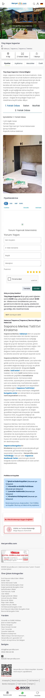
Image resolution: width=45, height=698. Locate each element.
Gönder (36, 288)
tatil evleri (15, 370)
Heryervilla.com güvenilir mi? (11, 638)
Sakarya (6, 49)
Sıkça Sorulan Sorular (8, 627)
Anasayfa (6, 680)
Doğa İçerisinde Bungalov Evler (12, 587)
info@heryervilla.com (10, 649)
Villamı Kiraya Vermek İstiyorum (12, 636)
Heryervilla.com (9, 543)
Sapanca (14, 49)
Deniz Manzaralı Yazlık (9, 583)
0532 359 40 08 (7, 652)
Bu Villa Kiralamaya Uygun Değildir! (19, 519)
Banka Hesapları (7, 625)
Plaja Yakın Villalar (7, 602)
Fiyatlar (7, 63)
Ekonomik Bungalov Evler (10, 611)
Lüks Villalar (5, 594)
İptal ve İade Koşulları (8, 623)
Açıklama (18, 63)
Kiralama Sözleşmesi (8, 634)
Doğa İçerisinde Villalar (9, 596)
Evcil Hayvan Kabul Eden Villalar (12, 578)
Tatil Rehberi (33, 680)
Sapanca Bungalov (12, 445)
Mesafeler (30, 63)
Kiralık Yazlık (5, 581)
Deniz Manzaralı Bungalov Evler (12, 585)
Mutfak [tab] (36, 105)
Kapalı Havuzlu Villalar (9, 605)
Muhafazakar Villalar (8, 589)
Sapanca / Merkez (25, 49)
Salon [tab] (26, 105)
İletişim (31, 684)
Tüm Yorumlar (6, 629)
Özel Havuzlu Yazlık (8, 592)
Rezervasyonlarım (19, 680)
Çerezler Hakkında (7, 631)
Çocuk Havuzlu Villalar (9, 598)
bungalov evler (10, 393)
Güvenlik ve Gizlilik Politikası (19, 487)
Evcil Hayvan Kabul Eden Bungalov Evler (15, 609)
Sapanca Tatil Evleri (25, 388)
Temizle (27, 288)
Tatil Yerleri (21, 684)
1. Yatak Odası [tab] (12, 105)
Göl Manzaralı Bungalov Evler (11, 607)
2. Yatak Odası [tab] (22, 110)
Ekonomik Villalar (7, 600)
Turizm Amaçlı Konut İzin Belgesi (13, 640)
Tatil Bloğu (9, 456)
